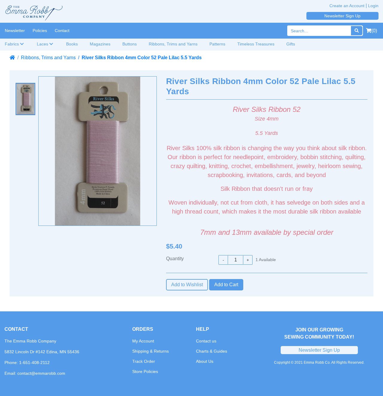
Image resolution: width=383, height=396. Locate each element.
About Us (204, 361)
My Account (143, 341)
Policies (40, 30)
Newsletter (15, 30)
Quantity (175, 258)
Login (373, 5)
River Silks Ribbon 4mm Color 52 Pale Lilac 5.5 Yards (142, 57)
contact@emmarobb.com (41, 373)
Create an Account (346, 5)
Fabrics (12, 44)
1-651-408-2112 (34, 362)
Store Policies (145, 371)
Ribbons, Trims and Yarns (173, 44)
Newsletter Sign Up (342, 15)
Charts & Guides (211, 351)
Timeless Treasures (255, 44)
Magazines (100, 44)
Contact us (206, 341)
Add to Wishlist (187, 284)
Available (266, 259)
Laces (43, 44)
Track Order (143, 361)
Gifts (290, 44)
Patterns (217, 44)
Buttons (129, 44)
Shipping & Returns (150, 351)
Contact (62, 30)
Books (72, 44)
